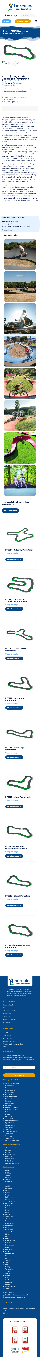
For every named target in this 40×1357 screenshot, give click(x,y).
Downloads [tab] (8, 230)
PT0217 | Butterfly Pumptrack (19, 550)
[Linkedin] (12, 1302)
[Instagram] (9, 1302)
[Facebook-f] (4, 1302)
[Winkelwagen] (13, 14)
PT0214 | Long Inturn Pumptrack (15, 699)
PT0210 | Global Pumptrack (18, 896)
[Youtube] (6, 1302)
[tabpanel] (20, 224)
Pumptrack (14, 81)
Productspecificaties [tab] (13, 217)
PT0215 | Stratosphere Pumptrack (15, 650)
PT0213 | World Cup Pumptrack (14, 749)
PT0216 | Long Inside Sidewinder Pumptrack (16, 600)
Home (5, 31)
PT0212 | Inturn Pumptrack (18, 797)
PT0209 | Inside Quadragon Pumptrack (18, 946)
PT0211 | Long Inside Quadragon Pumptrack (15, 77)
